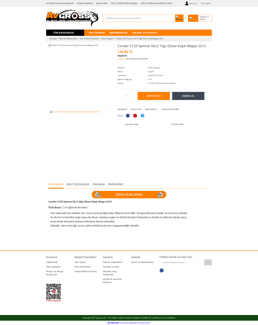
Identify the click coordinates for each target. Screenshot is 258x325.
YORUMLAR (98, 184)
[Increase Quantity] (132, 96)
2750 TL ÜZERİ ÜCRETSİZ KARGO (123, 3)
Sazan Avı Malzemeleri (142, 262)
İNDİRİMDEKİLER (118, 32)
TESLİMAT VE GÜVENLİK (144, 32)
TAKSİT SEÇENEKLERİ (77, 184)
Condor (151, 71)
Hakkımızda (52, 262)
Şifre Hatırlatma (82, 266)
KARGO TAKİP (101, 3)
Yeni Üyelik (205, 3)
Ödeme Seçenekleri (112, 262)
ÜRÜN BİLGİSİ (55, 184)
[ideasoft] (113, 322)
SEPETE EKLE (154, 96)
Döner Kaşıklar (154, 67)
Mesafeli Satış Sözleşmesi (110, 273)
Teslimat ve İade (111, 266)
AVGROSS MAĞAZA (85, 3)
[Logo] (72, 18)
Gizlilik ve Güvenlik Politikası (112, 281)
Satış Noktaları (53, 266)
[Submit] (208, 262)
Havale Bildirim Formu (86, 271)
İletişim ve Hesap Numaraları (54, 273)
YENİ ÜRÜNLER (97, 32)
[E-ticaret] (128, 322)
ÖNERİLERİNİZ (115, 184)
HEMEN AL (188, 96)
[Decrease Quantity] (120, 96)
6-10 (150, 79)
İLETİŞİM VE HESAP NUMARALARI (60, 3)
